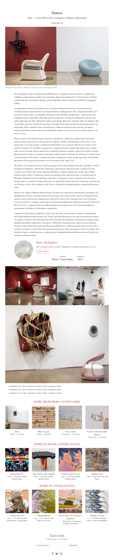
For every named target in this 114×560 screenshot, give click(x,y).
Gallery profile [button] (43, 251)
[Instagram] (61, 553)
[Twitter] (56, 553)
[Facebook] (52, 553)
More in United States (57, 486)
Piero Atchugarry (47, 242)
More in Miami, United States (57, 444)
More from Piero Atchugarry (57, 401)
